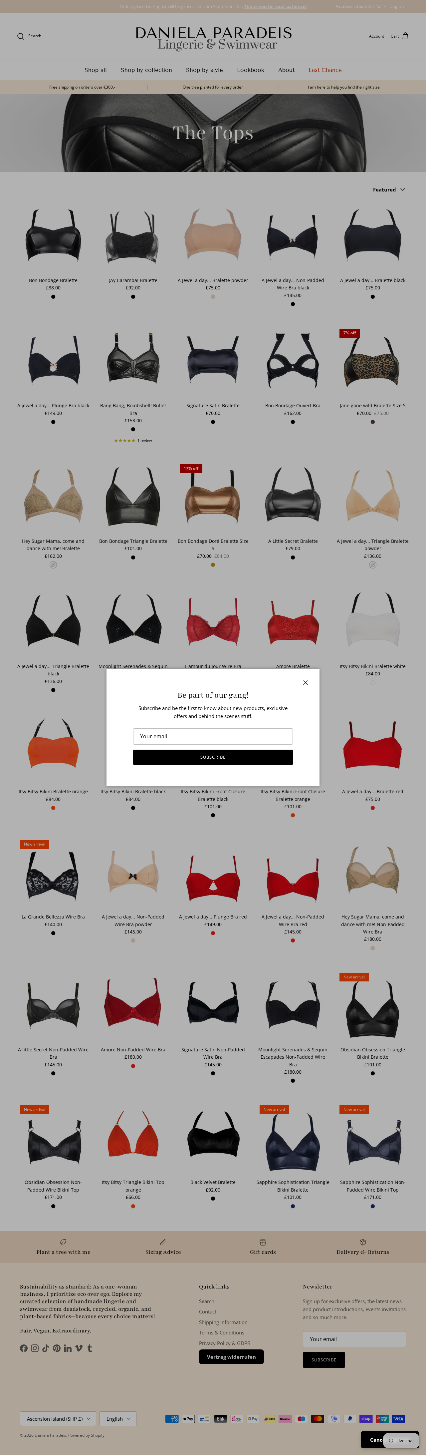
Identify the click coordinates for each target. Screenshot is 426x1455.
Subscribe (212, 757)
